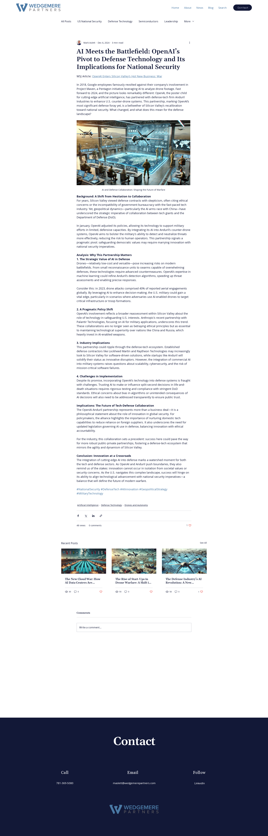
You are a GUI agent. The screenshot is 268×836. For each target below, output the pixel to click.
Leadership (171, 21)
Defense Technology (120, 21)
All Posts (66, 21)
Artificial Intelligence (87, 505)
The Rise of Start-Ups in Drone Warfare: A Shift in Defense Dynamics (133, 581)
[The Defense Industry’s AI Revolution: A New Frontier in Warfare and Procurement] (184, 561)
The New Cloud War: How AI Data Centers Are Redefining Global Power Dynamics (82, 581)
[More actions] (189, 42)
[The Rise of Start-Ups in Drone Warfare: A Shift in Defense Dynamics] (134, 561)
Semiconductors (148, 21)
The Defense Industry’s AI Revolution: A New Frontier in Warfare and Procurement (184, 581)
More (187, 21)
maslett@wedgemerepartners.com (134, 783)
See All (203, 542)
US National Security (89, 21)
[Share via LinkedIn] (93, 515)
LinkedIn (199, 783)
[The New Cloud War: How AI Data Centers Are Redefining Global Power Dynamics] (83, 561)
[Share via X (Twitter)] (85, 515)
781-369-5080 (64, 783)
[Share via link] (100, 515)
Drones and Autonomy (136, 505)
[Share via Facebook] (78, 515)
